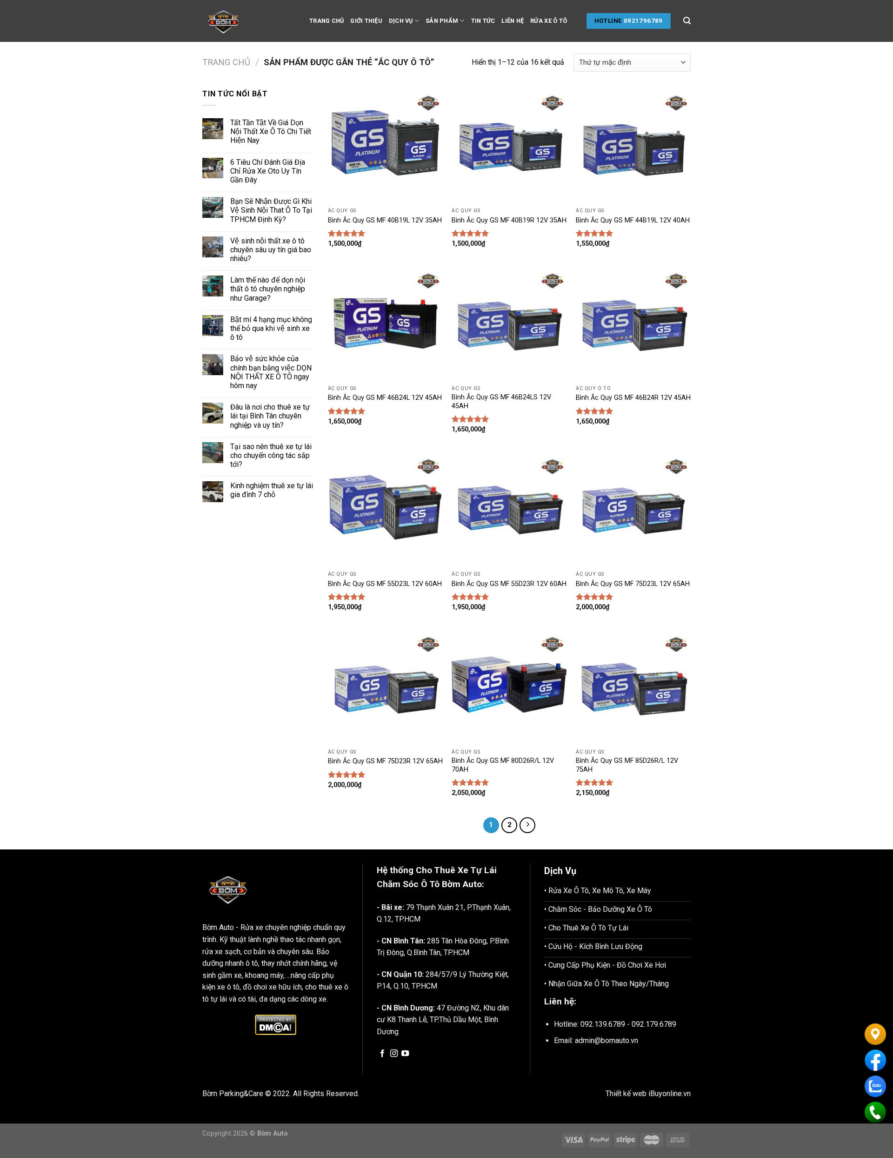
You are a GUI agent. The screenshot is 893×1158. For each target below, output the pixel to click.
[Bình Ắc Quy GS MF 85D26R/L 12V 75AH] (633, 686)
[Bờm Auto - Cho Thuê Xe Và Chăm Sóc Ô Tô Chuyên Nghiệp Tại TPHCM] (248, 21)
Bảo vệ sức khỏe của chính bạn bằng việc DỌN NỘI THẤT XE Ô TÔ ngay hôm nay (271, 372)
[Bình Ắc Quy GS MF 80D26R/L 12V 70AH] (509, 686)
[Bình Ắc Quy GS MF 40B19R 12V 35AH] (509, 145)
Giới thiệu (366, 20)
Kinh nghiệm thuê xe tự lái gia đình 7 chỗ (271, 490)
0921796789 (643, 20)
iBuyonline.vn (669, 1093)
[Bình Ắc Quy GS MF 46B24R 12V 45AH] (633, 323)
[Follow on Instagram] (394, 1054)
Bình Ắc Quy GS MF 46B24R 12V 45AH (633, 398)
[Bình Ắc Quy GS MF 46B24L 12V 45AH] (385, 323)
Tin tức (483, 20)
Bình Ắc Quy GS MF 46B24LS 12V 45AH (501, 401)
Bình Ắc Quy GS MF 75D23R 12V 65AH (385, 761)
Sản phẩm (442, 20)
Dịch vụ (401, 20)
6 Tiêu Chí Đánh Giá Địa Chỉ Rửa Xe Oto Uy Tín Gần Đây (267, 171)
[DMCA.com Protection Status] (275, 1025)
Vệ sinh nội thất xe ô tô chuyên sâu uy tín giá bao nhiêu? (270, 249)
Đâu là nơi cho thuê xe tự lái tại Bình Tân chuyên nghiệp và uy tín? (270, 416)
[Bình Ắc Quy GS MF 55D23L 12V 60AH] (385, 508)
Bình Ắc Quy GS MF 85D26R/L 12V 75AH (627, 765)
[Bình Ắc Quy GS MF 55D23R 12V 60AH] (509, 508)
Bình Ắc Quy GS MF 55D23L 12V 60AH (385, 584)
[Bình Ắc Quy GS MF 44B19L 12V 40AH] (633, 145)
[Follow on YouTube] (405, 1054)
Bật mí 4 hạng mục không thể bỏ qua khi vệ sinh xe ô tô (271, 328)
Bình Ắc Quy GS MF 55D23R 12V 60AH (509, 584)
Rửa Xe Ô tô (548, 20)
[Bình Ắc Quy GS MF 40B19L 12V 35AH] (385, 145)
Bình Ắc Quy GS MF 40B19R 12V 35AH (509, 220)
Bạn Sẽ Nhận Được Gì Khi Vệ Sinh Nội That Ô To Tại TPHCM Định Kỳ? (271, 210)
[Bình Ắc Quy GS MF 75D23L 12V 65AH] (633, 508)
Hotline (608, 20)
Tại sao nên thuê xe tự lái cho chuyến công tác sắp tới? (271, 455)
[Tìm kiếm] (687, 21)
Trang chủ (326, 20)
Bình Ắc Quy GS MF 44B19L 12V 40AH (633, 220)
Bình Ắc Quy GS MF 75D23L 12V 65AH (633, 584)
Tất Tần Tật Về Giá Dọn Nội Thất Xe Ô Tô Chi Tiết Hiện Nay (270, 131)
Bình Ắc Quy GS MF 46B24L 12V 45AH (385, 398)
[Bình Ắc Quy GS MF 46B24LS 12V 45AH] (509, 323)
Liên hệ (512, 20)
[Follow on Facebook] (382, 1054)
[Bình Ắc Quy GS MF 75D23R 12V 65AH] (385, 686)
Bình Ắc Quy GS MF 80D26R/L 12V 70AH (503, 765)
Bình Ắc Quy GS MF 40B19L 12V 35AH (385, 220)
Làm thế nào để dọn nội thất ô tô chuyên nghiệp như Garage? (267, 289)
